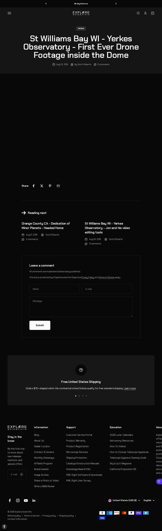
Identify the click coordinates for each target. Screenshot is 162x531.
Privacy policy (49, 515)
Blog (36, 435)
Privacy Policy (87, 277)
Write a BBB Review (44, 486)
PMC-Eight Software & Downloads (84, 474)
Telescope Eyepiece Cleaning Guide (128, 457)
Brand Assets (41, 469)
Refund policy (14, 515)
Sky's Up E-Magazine (120, 463)
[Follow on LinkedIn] (34, 500)
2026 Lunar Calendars (121, 435)
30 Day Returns (81, 4)
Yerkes (81, 28)
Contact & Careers (44, 452)
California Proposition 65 (123, 469)
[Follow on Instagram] (18, 500)
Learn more (130, 388)
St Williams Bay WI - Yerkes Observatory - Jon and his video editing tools (107, 227)
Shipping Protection (76, 457)
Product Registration (77, 446)
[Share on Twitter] (42, 186)
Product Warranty (75, 440)
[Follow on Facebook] (10, 500)
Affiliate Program (43, 463)
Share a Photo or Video (46, 480)
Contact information (17, 519)
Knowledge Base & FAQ (78, 469)
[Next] (116, 3)
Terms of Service (106, 277)
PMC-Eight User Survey (78, 480)
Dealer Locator (42, 446)
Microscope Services (77, 452)
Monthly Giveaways (44, 457)
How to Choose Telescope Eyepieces (129, 452)
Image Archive (41, 474)
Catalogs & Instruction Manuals (82, 463)
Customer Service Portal (79, 435)
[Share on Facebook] (33, 186)
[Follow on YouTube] (26, 500)
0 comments (104, 64)
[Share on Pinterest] (50, 186)
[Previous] (46, 3)
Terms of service (32, 515)
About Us (39, 440)
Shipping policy (66, 515)
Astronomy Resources (121, 440)
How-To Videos (118, 446)
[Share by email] (58, 186)
